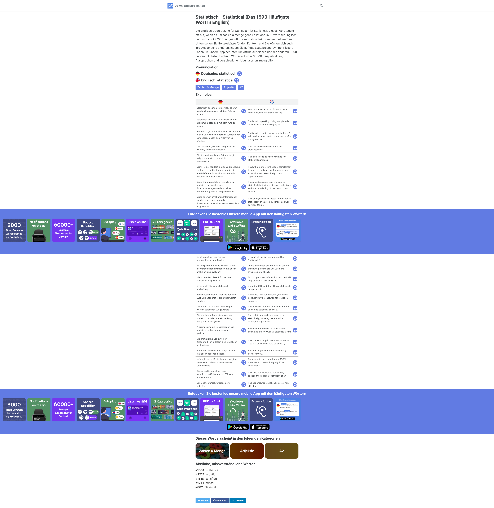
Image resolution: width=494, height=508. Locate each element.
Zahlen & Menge (208, 87)
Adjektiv (229, 87)
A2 (241, 87)
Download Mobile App (190, 5)
